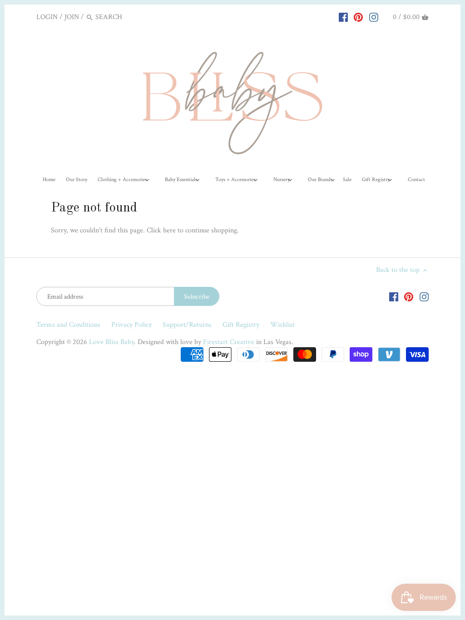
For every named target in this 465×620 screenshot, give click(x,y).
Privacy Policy (131, 325)
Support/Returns (187, 325)
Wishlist (282, 325)
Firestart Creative (228, 342)
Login (47, 17)
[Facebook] (343, 16)
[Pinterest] (358, 16)
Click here (161, 230)
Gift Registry (241, 325)
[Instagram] (373, 16)
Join (71, 17)
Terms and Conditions (68, 325)
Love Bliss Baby (111, 342)
